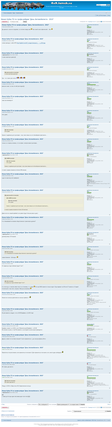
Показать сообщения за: (32, 404)
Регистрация (103, 15)
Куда (14, 12)
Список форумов (7, 12)
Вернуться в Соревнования (8, 411)
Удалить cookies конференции (84, 420)
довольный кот (6, 54)
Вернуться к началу (109, 36)
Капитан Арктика (6, 325)
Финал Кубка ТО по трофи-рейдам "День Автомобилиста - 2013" (27, 19)
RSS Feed (94, 420)
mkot (4, 26)
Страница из (92, 21)
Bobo (4, 175)
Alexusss (4, 336)
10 (110, 21)
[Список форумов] (23, 9)
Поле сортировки (53, 404)
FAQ (97, 15)
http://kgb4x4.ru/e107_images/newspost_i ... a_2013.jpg (31, 43)
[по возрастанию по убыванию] (77, 404)
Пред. (3, 404)
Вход (109, 15)
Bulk (4, 219)
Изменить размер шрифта (109, 12)
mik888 (4, 40)
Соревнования (19, 12)
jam (3, 248)
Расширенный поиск (105, 6)
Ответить (3, 21)
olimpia (4, 83)
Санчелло (5, 294)
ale (3, 349)
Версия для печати (106, 12)
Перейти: (69, 411)
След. (108, 404)
